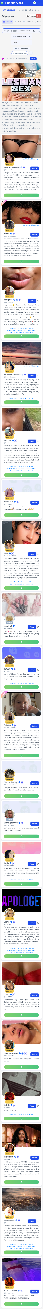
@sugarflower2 (9, 628)
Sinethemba (9, 1220)
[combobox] (21, 42)
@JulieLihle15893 (10, 556)
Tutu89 (7, 669)
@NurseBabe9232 (10, 866)
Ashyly (7, 1105)
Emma (7, 233)
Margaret (8, 300)
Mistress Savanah (12, 167)
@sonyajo (7, 924)
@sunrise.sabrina (10, 728)
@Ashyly (7, 1107)
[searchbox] (25, 42)
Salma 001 (8, 502)
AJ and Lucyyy (10, 1290)
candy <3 (8, 626)
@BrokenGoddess (10, 377)
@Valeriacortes (9, 1056)
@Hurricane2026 (10, 236)
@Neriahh (7, 1223)
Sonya (7, 922)
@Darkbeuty (8, 443)
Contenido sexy (11, 1053)
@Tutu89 (7, 671)
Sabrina (7, 725)
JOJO (7, 994)
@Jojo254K (8, 997)
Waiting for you (11, 823)
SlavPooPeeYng (11, 782)
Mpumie (7, 440)
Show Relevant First (20, 53)
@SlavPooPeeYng (10, 785)
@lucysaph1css (9, 1293)
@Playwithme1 (9, 825)
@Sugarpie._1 (8, 1159)
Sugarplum (9, 1157)
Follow (33, 58)
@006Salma (8, 504)
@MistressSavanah (10, 170)
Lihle (6, 553)
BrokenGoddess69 (12, 374)
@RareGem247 (9, 302)
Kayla (6, 863)
